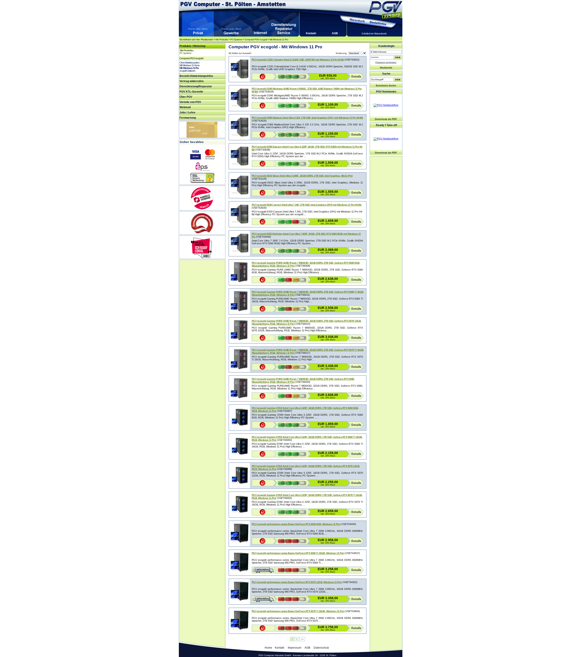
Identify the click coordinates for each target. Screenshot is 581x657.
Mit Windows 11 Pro (279, 39)
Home (268, 647)
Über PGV (186, 96)
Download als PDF (386, 119)
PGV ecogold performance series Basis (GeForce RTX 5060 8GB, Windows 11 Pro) (296, 524)
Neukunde (386, 67)
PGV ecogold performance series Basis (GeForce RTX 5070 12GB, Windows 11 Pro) (297, 582)
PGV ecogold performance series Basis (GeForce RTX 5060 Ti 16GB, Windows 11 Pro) (298, 553)
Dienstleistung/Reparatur (196, 86)
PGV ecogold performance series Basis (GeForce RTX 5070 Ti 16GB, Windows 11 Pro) (298, 611)
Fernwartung (188, 117)
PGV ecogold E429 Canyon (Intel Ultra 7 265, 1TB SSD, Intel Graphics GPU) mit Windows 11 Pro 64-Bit (307, 204)
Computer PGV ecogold (256, 39)
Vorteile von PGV (190, 102)
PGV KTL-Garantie (191, 91)
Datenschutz (321, 647)
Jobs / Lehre (187, 112)
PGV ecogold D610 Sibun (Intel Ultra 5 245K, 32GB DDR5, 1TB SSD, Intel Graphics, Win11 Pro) (302, 175)
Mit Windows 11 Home (189, 65)
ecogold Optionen (187, 70)
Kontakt (311, 33)
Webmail (185, 107)
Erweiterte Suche (386, 85)
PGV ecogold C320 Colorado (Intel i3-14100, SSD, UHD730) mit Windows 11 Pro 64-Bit (298, 59)
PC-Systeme (236, 39)
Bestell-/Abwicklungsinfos (196, 76)
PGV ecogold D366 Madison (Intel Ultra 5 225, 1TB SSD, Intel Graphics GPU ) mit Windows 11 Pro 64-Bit (307, 117)
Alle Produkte (221, 39)
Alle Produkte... (187, 50)
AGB (335, 33)
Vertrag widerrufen (192, 81)
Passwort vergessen (385, 62)
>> (302, 639)
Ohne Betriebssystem (189, 62)
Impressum (294, 647)
